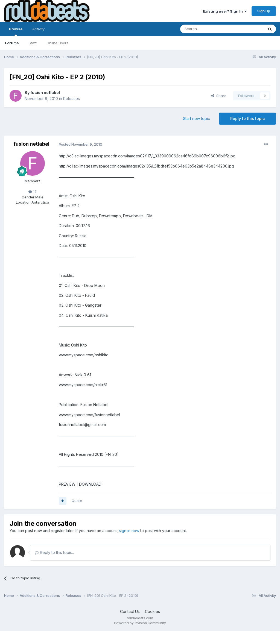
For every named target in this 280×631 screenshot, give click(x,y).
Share (220, 95)
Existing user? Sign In (223, 11)
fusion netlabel (45, 92)
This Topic (247, 29)
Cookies (152, 611)
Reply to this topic (247, 118)
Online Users (57, 43)
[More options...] (266, 144)
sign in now (129, 530)
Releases (71, 98)
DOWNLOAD (90, 484)
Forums (12, 43)
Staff (33, 43)
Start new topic (196, 118)
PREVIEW (67, 484)
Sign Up (263, 11)
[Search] (270, 29)
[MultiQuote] (62, 501)
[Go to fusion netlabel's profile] (16, 96)
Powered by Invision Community (140, 623)
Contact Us (130, 611)
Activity (38, 29)
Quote (77, 500)
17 (34, 191)
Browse (15, 29)
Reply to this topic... (57, 552)
